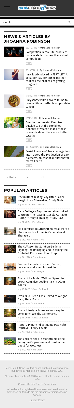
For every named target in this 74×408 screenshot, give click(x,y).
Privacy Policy (37, 400)
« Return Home (17, 177)
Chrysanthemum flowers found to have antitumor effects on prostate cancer (48, 103)
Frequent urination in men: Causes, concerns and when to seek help (39, 266)
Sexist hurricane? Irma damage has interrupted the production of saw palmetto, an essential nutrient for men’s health (48, 156)
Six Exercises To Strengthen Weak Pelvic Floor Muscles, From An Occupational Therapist (43, 232)
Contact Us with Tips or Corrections (37, 384)
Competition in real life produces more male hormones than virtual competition (47, 55)
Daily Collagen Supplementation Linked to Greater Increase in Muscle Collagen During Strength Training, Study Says (43, 215)
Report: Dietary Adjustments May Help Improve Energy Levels (42, 326)
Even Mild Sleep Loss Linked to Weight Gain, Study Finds (42, 297)
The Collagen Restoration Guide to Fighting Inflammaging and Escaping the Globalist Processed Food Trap (43, 250)
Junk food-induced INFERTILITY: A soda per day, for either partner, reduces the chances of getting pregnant (46, 79)
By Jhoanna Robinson (49, 48)
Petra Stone (38, 204)
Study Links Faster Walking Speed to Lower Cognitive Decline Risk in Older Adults (41, 282)
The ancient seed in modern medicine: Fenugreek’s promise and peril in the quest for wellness (41, 342)
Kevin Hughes (39, 271)
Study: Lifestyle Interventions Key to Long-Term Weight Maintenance (41, 312)
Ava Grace (38, 349)
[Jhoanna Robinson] (37, 11)
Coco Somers (39, 257)
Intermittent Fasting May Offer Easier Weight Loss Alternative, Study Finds (41, 198)
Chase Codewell (40, 289)
